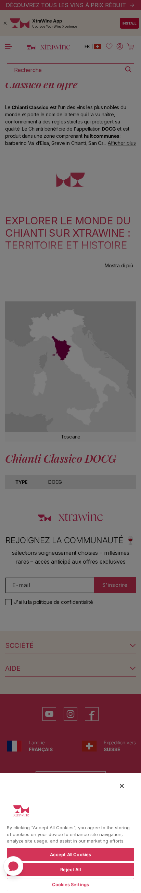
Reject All (70, 869)
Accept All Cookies (70, 854)
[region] (70, 833)
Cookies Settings (70, 884)
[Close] (121, 785)
